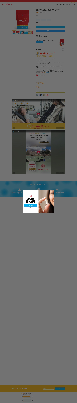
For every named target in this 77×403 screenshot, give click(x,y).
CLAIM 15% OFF (30, 205)
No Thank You (30, 207)
